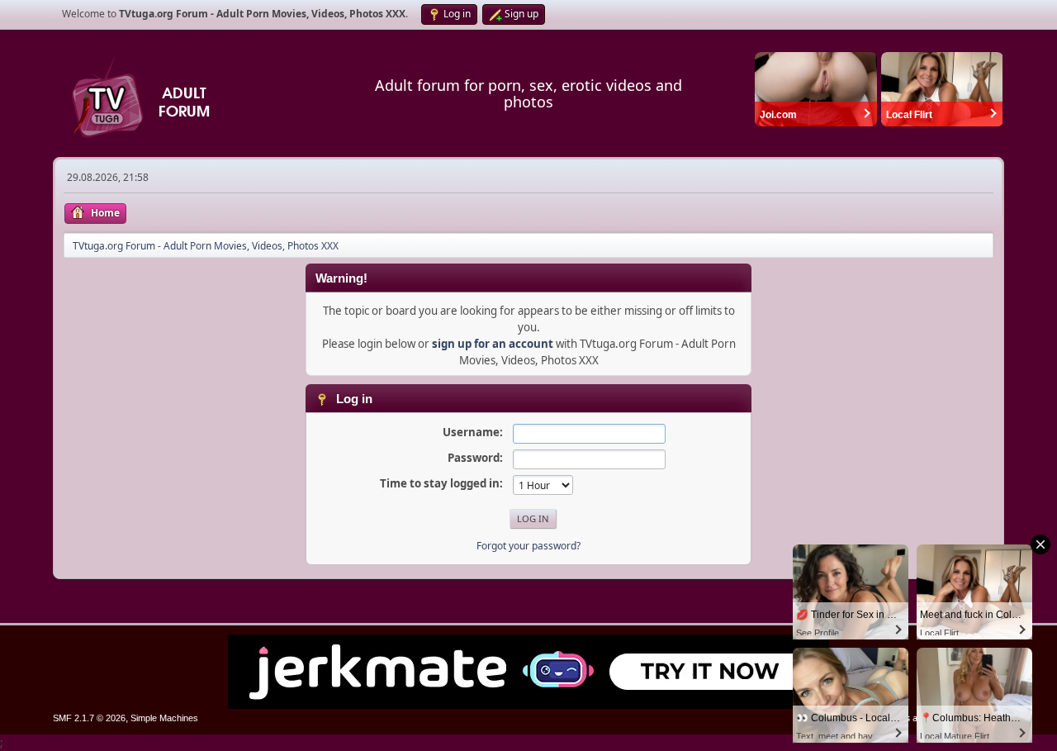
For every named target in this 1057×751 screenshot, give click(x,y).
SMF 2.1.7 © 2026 (89, 718)
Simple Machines (164, 718)
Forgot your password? (528, 546)
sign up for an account (492, 343)
